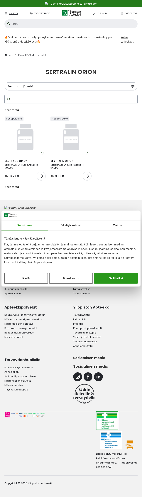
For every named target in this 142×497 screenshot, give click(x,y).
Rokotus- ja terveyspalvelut (20, 328)
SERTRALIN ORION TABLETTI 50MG (67, 164)
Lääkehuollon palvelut (17, 381)
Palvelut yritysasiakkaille (18, 367)
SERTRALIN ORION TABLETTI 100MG (21, 164)
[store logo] (71, 13)
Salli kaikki (116, 278)
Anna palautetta (83, 346)
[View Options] (41, 176)
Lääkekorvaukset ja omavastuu (23, 319)
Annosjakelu (11, 372)
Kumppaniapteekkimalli (87, 328)
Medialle (78, 324)
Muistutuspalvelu (14, 337)
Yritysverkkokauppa (16, 389)
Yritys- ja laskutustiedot (87, 337)
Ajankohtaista (12, 293)
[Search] (8, 99)
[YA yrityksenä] (84, 394)
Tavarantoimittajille (84, 332)
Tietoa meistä (81, 315)
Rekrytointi (79, 319)
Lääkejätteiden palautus (18, 324)
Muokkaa (69, 278)
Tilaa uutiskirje (81, 293)
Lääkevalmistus (13, 385)
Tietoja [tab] (117, 225)
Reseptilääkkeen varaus (19, 332)
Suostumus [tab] (24, 225)
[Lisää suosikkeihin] (42, 153)
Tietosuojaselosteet (85, 341)
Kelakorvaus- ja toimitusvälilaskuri (24, 315)
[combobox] (71, 23)
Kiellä (26, 278)
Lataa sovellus (81, 289)
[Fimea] (107, 420)
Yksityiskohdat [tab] (71, 225)
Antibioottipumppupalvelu (20, 376)
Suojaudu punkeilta (16, 289)
